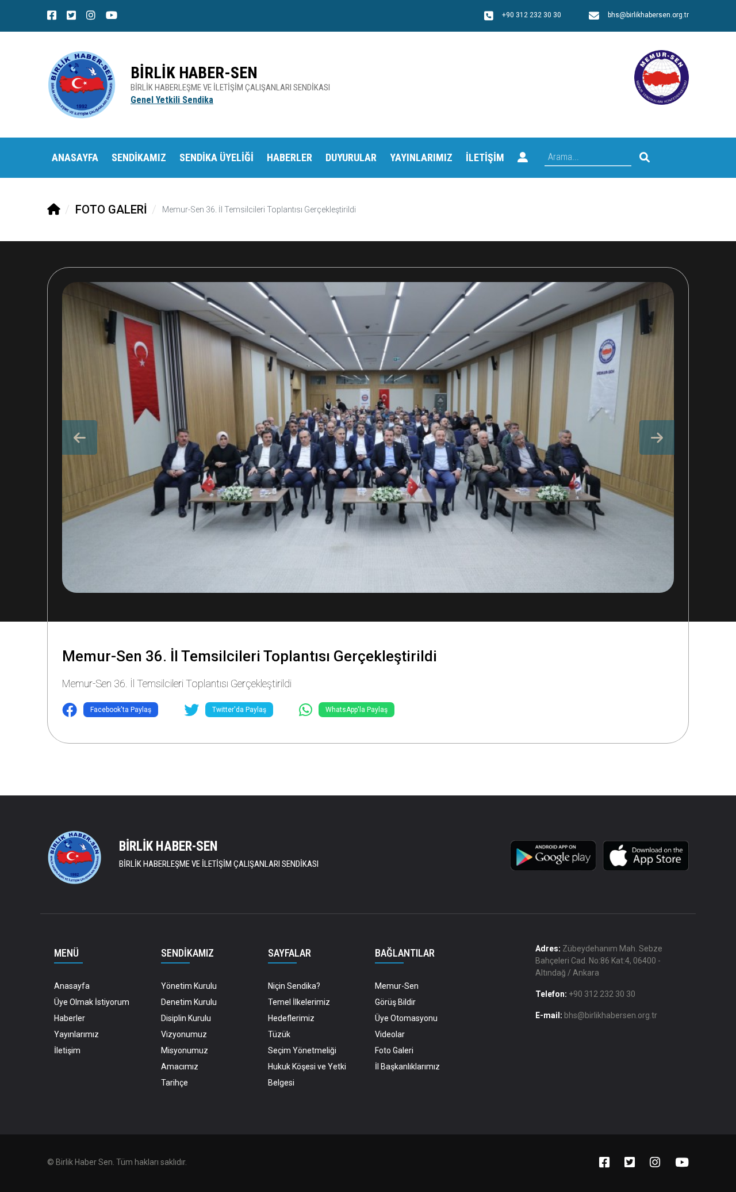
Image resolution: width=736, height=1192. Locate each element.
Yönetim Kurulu (189, 986)
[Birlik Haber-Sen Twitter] (71, 17)
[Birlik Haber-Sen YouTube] (111, 17)
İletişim (67, 1050)
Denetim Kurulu (189, 1002)
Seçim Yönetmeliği (302, 1050)
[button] (522, 158)
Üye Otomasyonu (406, 1018)
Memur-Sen (397, 986)
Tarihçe (174, 1082)
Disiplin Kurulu (186, 1018)
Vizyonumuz (184, 1034)
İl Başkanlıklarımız (407, 1066)
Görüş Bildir (395, 1002)
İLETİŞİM (485, 157)
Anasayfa (75, 157)
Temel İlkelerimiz (299, 1002)
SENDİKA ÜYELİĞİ (216, 157)
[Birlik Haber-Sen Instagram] (90, 17)
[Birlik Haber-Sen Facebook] (51, 17)
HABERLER (289, 157)
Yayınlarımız (76, 1034)
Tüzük (279, 1034)
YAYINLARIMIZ (421, 157)
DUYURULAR (351, 157)
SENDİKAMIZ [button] (139, 157)
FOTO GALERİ (111, 209)
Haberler (69, 1018)
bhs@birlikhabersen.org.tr (610, 1015)
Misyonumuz (184, 1050)
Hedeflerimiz (291, 1018)
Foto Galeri (394, 1050)
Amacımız (179, 1066)
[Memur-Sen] (661, 76)
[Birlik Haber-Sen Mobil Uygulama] (553, 854)
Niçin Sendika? (294, 986)
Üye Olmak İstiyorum (91, 1002)
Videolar (390, 1034)
